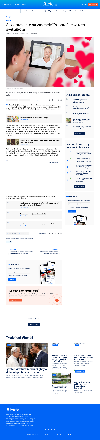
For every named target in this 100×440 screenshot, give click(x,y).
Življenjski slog (47, 11)
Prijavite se (11, 279)
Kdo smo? (43, 435)
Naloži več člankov (79, 134)
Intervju (39, 11)
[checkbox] (8, 275)
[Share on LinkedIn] (52, 100)
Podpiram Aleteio (14, 300)
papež (9, 344)
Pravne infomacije (51, 435)
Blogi (64, 11)
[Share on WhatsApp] (61, 100)
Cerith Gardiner (24, 33)
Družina (82, 11)
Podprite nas (92, 4)
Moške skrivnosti (80, 371)
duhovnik (55, 344)
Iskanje (24, 4)
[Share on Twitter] (55, 100)
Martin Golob (57, 11)
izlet (54, 375)
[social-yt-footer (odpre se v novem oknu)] (45, 430)
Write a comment (34, 324)
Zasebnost (70, 435)
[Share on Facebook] (49, 100)
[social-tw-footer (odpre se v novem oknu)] (51, 430)
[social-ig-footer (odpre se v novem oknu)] (54, 430)
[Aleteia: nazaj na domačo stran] (50, 3)
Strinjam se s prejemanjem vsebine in (18, 275)
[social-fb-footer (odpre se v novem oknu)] (48, 430)
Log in (39, 318)
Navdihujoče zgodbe (29, 11)
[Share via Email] (58, 100)
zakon (77, 344)
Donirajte (37, 435)
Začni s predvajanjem (53, 162)
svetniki (9, 242)
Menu (17, 11)
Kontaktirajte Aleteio (62, 435)
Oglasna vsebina (73, 11)
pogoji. (25, 275)
